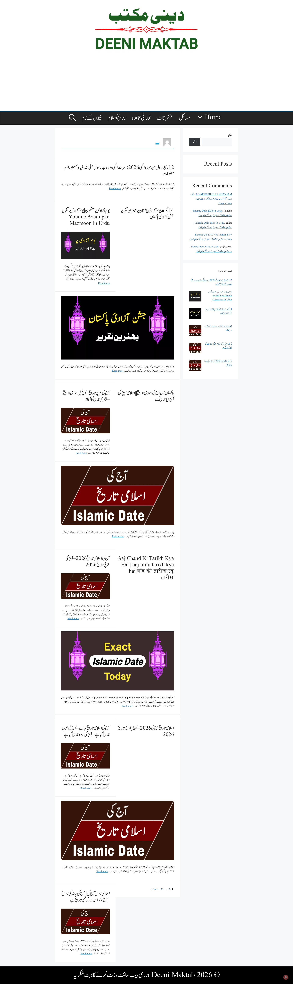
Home (213, 117)
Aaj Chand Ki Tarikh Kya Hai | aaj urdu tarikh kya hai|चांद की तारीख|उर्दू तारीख (146, 568)
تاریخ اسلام (117, 118)
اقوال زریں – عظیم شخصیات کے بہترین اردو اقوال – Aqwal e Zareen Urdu (211, 199)
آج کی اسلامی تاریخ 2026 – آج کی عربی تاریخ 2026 (87, 562)
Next (154, 889)
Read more (115, 188)
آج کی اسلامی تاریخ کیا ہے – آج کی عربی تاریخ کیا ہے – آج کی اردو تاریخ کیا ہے (86, 731)
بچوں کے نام (92, 118)
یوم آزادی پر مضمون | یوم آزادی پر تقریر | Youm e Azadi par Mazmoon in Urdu (85, 217)
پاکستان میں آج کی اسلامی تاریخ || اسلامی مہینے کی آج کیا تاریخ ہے (146, 396)
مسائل (184, 118)
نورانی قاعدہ (141, 118)
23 (162, 889)
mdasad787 (226, 235)
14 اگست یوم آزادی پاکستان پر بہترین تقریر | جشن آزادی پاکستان (146, 214)
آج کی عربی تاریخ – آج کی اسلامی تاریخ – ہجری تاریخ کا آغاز (86, 396)
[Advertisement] (140, 84)
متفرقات (165, 118)
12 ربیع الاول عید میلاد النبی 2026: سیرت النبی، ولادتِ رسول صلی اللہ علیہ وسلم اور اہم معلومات (119, 171)
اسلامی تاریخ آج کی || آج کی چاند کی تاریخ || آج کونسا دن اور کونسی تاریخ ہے (86, 897)
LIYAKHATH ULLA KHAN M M (214, 194)
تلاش (230, 135)
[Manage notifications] (285, 977)
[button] (72, 118)
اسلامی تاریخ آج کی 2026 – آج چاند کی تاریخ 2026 (146, 731)
